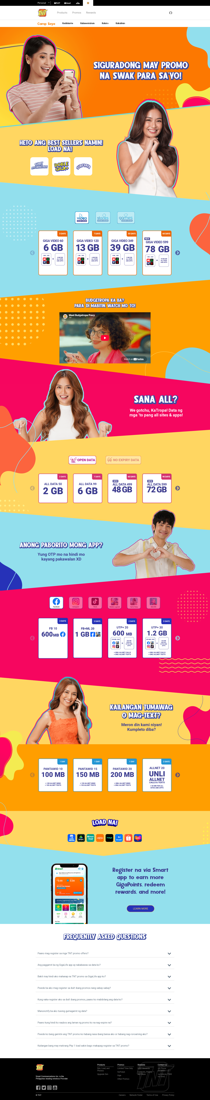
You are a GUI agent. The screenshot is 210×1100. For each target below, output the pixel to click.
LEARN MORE (140, 908)
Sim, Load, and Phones (103, 1069)
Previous (32, 253)
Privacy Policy (168, 1095)
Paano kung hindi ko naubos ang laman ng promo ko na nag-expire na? (75, 1022)
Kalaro (105, 23)
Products (62, 12)
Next (177, 253)
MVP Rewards (144, 1068)
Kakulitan (120, 23)
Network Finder (136, 1095)
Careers (122, 1095)
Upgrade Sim (102, 1074)
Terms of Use (152, 1095)
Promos (76, 12)
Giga (119, 1075)
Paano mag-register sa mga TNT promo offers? (63, 953)
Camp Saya (46, 24)
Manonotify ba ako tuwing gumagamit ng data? (62, 1011)
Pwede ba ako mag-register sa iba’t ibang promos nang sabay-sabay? (74, 988)
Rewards (91, 12)
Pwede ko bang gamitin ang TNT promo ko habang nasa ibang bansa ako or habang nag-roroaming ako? (93, 1034)
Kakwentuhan (87, 23)
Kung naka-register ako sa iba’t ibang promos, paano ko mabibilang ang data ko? (80, 999)
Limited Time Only (125, 1068)
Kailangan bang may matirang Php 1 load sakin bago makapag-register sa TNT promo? (83, 1045)
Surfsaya (121, 1072)
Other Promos (123, 1079)
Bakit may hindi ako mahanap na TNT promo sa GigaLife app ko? (72, 976)
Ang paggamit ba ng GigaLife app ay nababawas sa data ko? (69, 964)
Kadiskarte (67, 23)
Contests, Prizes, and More (145, 1073)
